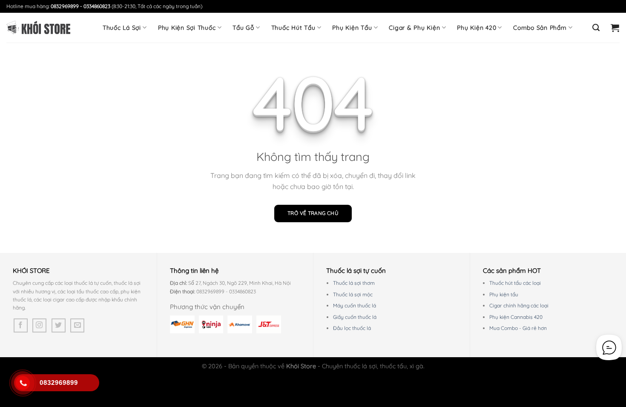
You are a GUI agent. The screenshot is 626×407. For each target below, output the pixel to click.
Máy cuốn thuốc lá (354, 305)
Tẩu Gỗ (243, 28)
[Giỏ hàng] (615, 27)
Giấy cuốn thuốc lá (354, 317)
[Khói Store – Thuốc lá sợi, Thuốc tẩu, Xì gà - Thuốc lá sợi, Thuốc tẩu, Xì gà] (38, 27)
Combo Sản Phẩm (540, 28)
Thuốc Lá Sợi (122, 28)
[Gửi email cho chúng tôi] (77, 325)
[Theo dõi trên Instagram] (39, 325)
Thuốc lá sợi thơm (354, 283)
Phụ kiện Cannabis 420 (516, 317)
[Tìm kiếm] (596, 27)
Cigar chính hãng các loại (518, 305)
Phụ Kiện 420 (476, 28)
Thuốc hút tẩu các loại (515, 283)
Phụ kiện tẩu (503, 294)
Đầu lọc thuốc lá (352, 328)
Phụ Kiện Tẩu (352, 28)
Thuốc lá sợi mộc (353, 294)
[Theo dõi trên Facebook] (21, 325)
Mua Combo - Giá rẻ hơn (518, 328)
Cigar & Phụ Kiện (414, 28)
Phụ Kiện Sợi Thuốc (187, 28)
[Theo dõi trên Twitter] (59, 325)
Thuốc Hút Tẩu (293, 28)
